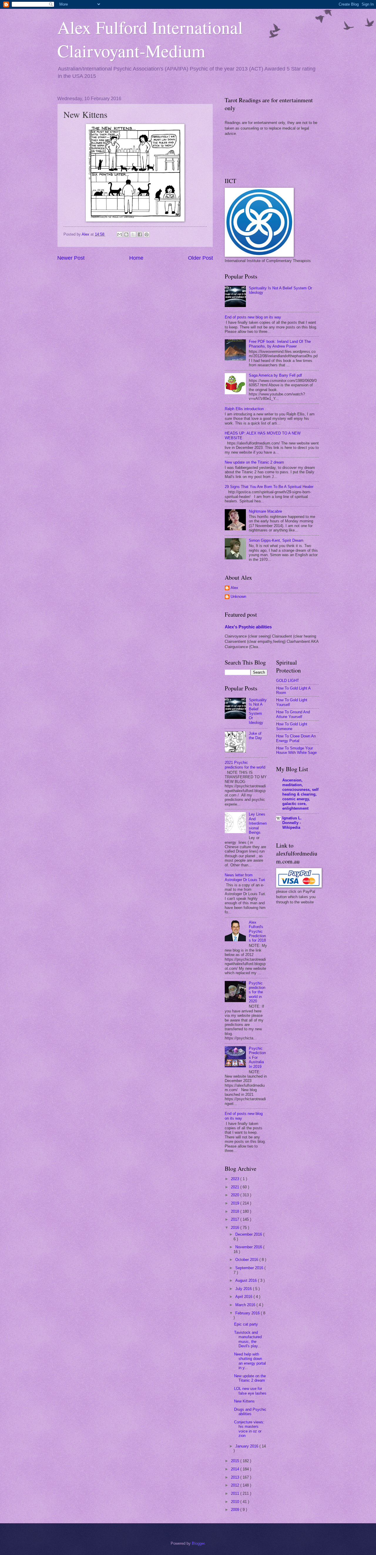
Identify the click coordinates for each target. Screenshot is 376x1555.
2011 (235, 1493)
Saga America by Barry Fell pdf (275, 375)
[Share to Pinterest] (147, 234)
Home (136, 258)
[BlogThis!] (126, 234)
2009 (235, 1509)
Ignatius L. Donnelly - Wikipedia (292, 823)
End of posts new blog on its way (253, 317)
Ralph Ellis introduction (244, 409)
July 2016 (244, 1288)
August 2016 (246, 1280)
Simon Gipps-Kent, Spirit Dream (276, 540)
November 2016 (249, 1247)
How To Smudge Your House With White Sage (296, 750)
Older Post (200, 258)
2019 (235, 1203)
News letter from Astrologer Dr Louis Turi (245, 877)
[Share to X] (133, 234)
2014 (235, 1469)
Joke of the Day (255, 735)
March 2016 (245, 1305)
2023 (235, 1179)
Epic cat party (246, 1324)
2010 (235, 1501)
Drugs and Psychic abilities (250, 1411)
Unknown (238, 596)
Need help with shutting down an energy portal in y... (250, 1361)
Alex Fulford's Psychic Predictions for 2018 (257, 931)
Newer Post (71, 258)
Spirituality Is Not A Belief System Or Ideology (258, 711)
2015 (235, 1461)
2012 (235, 1485)
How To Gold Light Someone (291, 726)
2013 (235, 1477)
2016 (235, 1227)
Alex (234, 588)
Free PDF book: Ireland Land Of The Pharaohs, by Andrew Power (280, 343)
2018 (235, 1211)
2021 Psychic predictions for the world (245, 764)
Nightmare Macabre (265, 511)
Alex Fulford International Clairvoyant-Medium (150, 38)
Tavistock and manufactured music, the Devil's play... (248, 1339)
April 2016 (244, 1296)
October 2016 (247, 1259)
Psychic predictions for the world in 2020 (257, 992)
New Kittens (244, 1401)
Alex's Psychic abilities (248, 626)
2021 (235, 1187)
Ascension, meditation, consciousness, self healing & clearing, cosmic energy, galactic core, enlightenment (300, 794)
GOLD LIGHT (287, 680)
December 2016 (249, 1234)
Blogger (198, 1543)
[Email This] (119, 234)
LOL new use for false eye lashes (250, 1390)
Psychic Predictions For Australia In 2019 (257, 1057)
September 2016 (249, 1268)
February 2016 (248, 1313)
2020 (235, 1195)
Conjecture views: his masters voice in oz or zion (249, 1429)
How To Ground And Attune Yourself (293, 714)
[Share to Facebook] (140, 234)
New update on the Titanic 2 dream (254, 462)
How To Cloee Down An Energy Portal (296, 738)
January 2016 (247, 1446)
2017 (235, 1219)
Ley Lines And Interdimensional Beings (258, 823)
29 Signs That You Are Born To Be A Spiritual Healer (269, 486)
